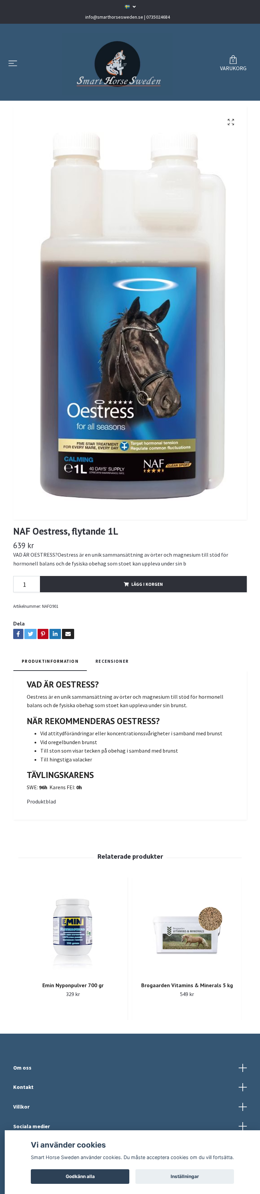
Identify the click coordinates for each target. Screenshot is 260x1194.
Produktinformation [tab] (50, 661)
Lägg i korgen (147, 584)
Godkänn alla (80, 1176)
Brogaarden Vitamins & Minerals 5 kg (187, 985)
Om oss (22, 1067)
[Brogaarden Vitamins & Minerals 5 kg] (187, 928)
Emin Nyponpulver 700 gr (73, 985)
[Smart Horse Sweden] (117, 64)
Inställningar (185, 1176)
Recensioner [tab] (112, 661)
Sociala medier (31, 1126)
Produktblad (41, 801)
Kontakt (23, 1086)
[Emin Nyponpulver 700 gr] (73, 928)
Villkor (21, 1106)
